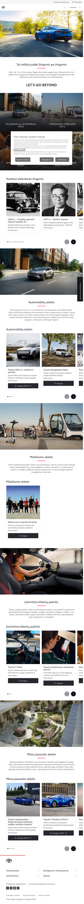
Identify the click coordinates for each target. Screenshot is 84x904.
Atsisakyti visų (47, 159)
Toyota (46, 875)
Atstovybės (78, 2)
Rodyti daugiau (12, 230)
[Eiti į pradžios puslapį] (3, 7)
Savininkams (12, 875)
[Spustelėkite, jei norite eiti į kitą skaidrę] (73, 241)
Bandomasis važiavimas (61, 2)
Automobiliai (12, 870)
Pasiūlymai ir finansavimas (56, 870)
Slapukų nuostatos (29, 895)
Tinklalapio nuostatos (13, 895)
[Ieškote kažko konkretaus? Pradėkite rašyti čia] (64, 7)
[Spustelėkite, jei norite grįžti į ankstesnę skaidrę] (66, 241)
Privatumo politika (44, 895)
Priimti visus (62, 159)
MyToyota (73, 7)
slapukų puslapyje (19, 150)
